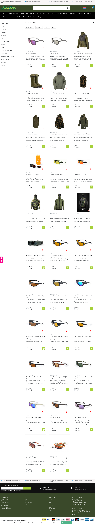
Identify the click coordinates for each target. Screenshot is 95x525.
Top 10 (5, 13)
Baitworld (15, 13)
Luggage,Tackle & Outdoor (84, 13)
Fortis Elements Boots (32, 93)
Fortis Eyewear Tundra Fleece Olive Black (83, 54)
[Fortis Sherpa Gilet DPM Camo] (83, 81)
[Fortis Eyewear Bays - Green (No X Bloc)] (83, 364)
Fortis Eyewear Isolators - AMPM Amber (59, 337)
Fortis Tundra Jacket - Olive (57, 93)
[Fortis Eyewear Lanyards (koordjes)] (59, 445)
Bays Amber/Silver (54, 53)
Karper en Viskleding (62, 13)
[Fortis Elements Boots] (35, 81)
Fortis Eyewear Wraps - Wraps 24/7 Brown (35, 296)
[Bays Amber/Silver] (59, 40)
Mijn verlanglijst (28, 502)
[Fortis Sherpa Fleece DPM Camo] (59, 121)
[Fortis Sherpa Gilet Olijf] (35, 121)
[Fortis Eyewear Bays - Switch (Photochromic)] (59, 364)
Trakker (49, 13)
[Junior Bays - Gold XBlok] (59, 162)
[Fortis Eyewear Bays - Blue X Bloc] (35, 404)
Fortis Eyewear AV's (31, 458)
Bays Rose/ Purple (31, 53)
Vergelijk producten (29, 504)
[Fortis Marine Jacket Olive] (59, 202)
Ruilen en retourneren (6, 508)
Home (2, 20)
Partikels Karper (32, 17)
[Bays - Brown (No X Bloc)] (59, 404)
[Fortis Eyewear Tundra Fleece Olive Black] (83, 40)
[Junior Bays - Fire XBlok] (83, 162)
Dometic (22, 13)
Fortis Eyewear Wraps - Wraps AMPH (83, 256)
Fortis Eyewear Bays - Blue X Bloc (35, 417)
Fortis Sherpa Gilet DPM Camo (81, 93)
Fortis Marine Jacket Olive (56, 215)
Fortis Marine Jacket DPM (32, 215)
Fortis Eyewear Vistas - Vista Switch (59, 296)
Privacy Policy (4, 507)
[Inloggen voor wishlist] (42, 47)
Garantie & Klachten (5, 499)
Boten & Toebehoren (8, 17)
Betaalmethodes (5, 505)
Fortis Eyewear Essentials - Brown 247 (35, 377)
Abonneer (27, 488)
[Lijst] (93, 22)
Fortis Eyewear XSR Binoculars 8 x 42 (35, 256)
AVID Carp (29, 13)
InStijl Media (23, 520)
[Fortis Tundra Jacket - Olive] (59, 81)
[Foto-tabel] (91, 22)
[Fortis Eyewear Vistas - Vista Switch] (59, 283)
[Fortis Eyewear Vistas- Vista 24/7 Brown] (35, 323)
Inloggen (27, 499)
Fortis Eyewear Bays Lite (80, 417)
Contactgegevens (5, 502)
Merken (24, 17)
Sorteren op (29, 27)
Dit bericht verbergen (66, 522)
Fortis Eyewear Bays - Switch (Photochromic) (59, 377)
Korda (54, 13)
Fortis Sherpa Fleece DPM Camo (58, 134)
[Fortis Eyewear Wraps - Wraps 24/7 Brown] (35, 283)
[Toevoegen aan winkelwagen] (43, 65)
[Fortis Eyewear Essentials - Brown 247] (35, 364)
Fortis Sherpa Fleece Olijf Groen (82, 134)
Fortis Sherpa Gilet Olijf (32, 134)
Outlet (10, 13)
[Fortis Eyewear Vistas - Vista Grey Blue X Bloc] (83, 283)
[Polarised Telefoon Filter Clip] (35, 162)
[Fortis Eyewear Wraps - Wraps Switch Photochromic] (59, 242)
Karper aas (72, 13)
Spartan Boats (41, 13)
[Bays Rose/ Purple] (35, 40)
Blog (39, 17)
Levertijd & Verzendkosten (7, 504)
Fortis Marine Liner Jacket (80, 215)
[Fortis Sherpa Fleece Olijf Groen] (83, 121)
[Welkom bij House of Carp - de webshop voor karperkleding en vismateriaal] (8, 8)
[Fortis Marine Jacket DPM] (35, 202)
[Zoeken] (68, 8)
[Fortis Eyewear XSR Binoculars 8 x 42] (35, 242)
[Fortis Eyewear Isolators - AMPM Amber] (59, 323)
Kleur (46, 27)
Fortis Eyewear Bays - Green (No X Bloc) (83, 377)
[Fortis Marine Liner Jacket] (83, 202)
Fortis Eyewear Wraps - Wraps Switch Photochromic (59, 256)
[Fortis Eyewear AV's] (35, 445)
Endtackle (18, 17)
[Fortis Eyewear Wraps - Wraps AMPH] (83, 242)
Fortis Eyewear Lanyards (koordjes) (59, 458)
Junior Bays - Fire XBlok (80, 174)
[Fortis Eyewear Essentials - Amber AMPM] (83, 323)
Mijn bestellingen (29, 500)
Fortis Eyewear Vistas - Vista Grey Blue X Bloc (83, 296)
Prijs (53, 27)
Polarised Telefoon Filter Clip (33, 174)
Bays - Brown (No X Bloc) (56, 417)
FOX (34, 13)
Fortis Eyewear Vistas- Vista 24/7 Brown (35, 337)
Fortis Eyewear (13, 20)
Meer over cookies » (77, 522)
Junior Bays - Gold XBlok (56, 174)
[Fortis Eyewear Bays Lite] (83, 404)
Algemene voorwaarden (6, 500)
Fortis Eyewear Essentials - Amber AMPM (83, 337)
